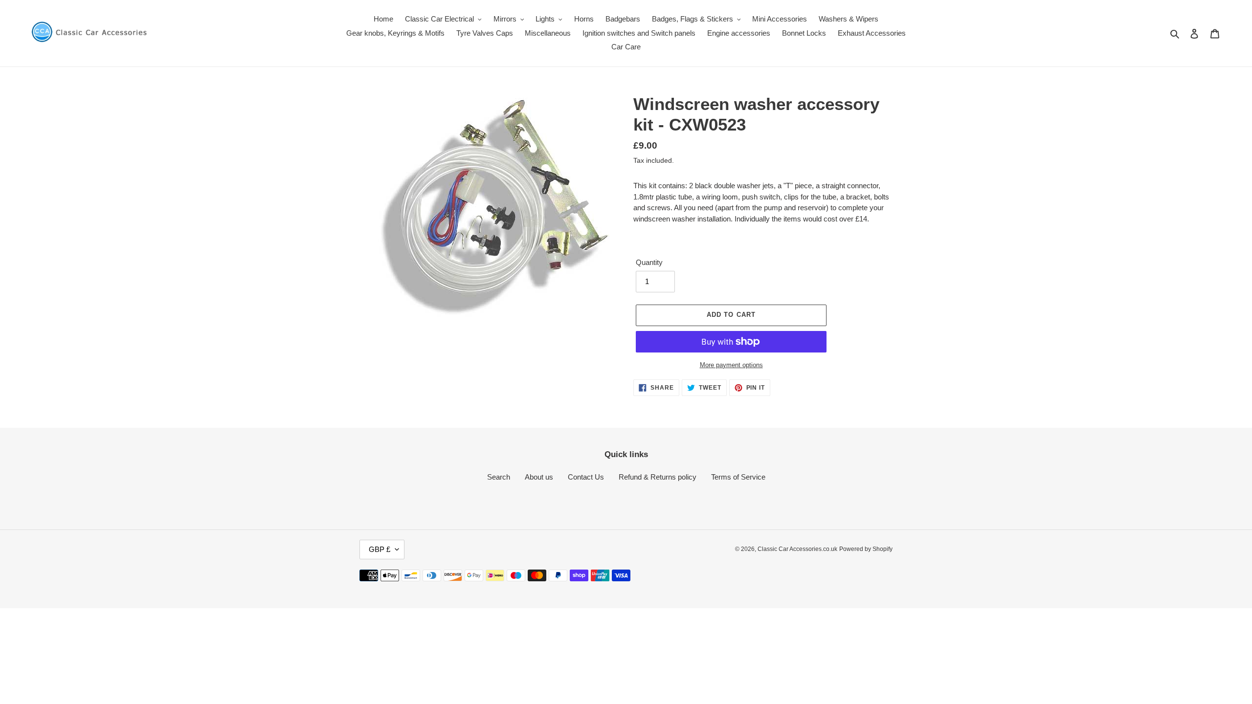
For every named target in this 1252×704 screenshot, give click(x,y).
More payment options (731, 365)
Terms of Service (738, 477)
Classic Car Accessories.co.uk (797, 549)
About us (539, 477)
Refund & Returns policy (657, 477)
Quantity (649, 262)
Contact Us (586, 477)
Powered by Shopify (866, 549)
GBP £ (379, 549)
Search (498, 477)
